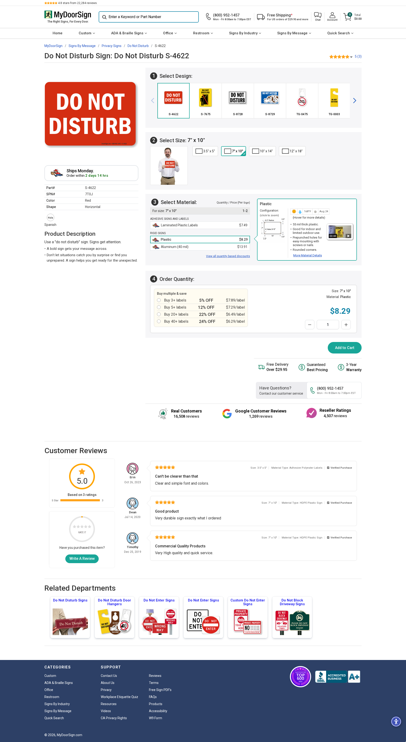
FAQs (153, 697)
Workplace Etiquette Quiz (119, 697)
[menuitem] (57, 33)
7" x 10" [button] (237, 151)
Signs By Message (292, 33)
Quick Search (338, 33)
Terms (154, 683)
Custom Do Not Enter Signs (247, 602)
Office (168, 33)
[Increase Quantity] (346, 324)
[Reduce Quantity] (309, 324)
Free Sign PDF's (160, 690)
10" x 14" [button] (266, 151)
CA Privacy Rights (114, 718)
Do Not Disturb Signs (70, 600)
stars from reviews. (78, 3)
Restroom (201, 33)
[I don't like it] (78, 527)
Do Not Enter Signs (159, 600)
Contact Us (109, 676)
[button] (317, 17)
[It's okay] (82, 527)
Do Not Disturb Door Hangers (114, 602)
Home (57, 33)
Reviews (155, 676)
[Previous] (154, 100)
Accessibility (158, 711)
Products (155, 704)
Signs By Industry (243, 33)
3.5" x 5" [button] (209, 151)
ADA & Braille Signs (127, 33)
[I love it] (89, 527)
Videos (106, 711)
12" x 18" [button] (296, 151)
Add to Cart (344, 347)
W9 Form (155, 718)
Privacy (106, 690)
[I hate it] (74, 527)
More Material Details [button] (307, 255)
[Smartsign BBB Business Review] (337, 677)
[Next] (352, 100)
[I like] (86, 527)
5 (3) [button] (358, 56)
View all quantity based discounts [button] (228, 256)
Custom (85, 33)
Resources (109, 704)
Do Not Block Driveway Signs (292, 602)
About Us (107, 683)
